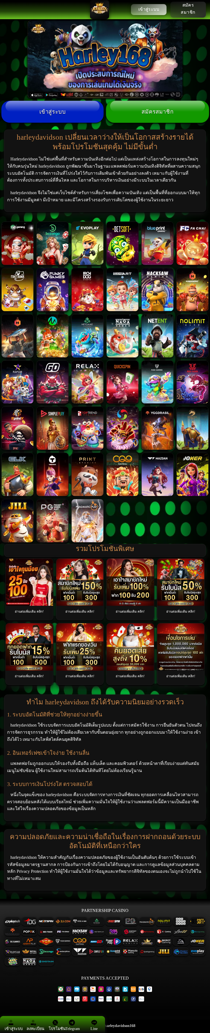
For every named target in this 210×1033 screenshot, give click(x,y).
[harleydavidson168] (99, 9)
